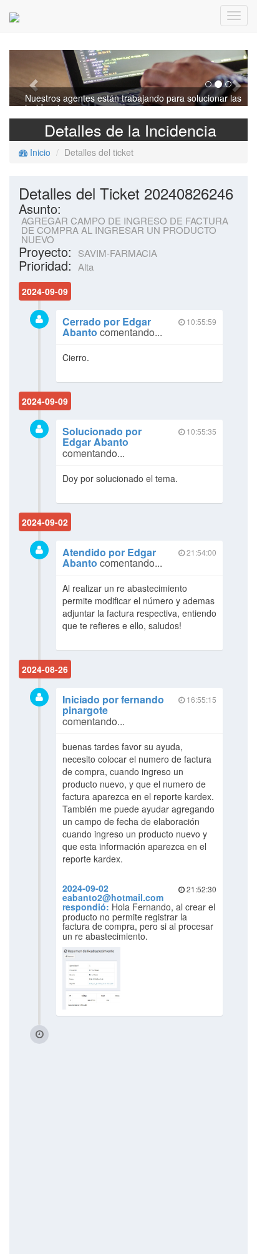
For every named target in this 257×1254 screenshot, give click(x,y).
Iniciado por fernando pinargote (113, 705)
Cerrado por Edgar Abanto (106, 327)
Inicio (39, 152)
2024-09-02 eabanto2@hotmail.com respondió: (112, 898)
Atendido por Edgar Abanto (109, 558)
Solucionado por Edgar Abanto (102, 437)
